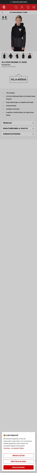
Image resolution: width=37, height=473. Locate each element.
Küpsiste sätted (18, 456)
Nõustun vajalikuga (18, 461)
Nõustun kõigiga (18, 467)
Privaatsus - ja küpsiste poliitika (13, 448)
